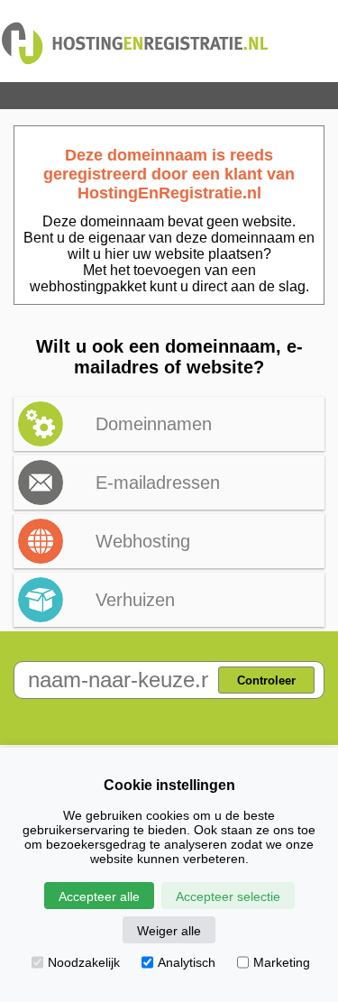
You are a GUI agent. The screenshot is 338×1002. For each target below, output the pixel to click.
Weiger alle (169, 931)
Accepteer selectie (228, 896)
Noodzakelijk (84, 962)
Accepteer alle (99, 896)
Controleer (266, 680)
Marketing (281, 962)
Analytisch (186, 962)
